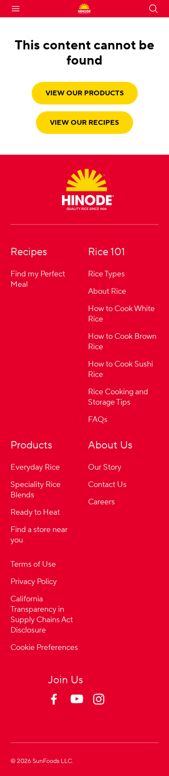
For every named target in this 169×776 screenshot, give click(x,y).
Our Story (104, 467)
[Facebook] (62, 707)
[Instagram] (107, 707)
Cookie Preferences (44, 648)
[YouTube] (84, 707)
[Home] (88, 189)
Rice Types (106, 274)
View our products (85, 93)
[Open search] (153, 8)
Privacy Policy (33, 582)
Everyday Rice (35, 467)
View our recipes (84, 122)
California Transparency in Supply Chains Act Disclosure (41, 614)
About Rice (107, 291)
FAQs (97, 420)
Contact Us (107, 485)
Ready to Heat (35, 512)
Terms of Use (33, 564)
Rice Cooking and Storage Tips (118, 397)
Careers (101, 502)
